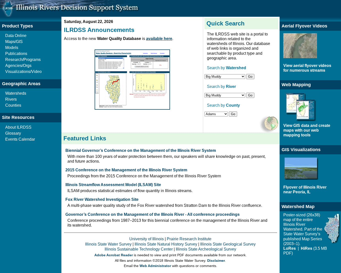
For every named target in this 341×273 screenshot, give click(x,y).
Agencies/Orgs (18, 65)
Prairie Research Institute (189, 239)
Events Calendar (20, 139)
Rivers (11, 99)
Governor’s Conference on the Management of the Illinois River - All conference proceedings (152, 214)
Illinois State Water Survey (108, 244)
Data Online (15, 35)
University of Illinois (146, 239)
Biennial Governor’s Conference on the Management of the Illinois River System (140, 150)
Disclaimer (216, 261)
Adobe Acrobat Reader (113, 255)
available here (159, 38)
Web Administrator (155, 266)
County (233, 105)
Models (11, 47)
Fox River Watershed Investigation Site (102, 199)
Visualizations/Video (23, 71)
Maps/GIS (14, 41)
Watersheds (15, 93)
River (231, 86)
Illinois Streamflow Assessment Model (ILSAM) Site (113, 185)
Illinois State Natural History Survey (166, 244)
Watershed (236, 68)
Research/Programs (23, 59)
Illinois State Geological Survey (228, 244)
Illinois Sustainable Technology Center (139, 249)
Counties (13, 105)
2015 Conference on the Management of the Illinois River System (126, 170)
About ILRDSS (18, 127)
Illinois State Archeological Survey (206, 249)
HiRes (306, 248)
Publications (16, 53)
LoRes (290, 248)
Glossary (13, 133)
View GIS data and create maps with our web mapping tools (306, 130)
